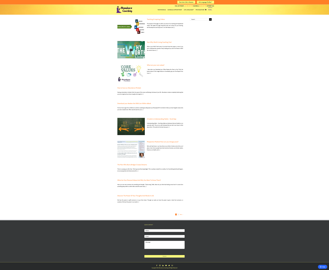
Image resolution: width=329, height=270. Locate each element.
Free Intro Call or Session (186, 2)
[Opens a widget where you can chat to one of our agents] (322, 267)
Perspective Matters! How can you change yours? (162, 142)
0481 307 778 (203, 6)
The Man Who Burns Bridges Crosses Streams (132, 165)
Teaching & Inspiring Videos (156, 19)
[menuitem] (162, 9)
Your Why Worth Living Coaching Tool (159, 42)
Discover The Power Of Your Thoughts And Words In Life (135, 196)
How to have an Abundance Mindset (129, 88)
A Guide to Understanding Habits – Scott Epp (161, 119)
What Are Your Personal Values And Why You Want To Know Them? (139, 180)
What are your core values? (155, 65)
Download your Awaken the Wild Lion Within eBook (134, 103)
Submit (164, 256)
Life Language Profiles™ (205, 2)
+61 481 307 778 (189, 6)
